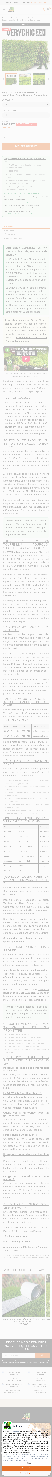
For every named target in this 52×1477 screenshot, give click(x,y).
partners (16, 1431)
